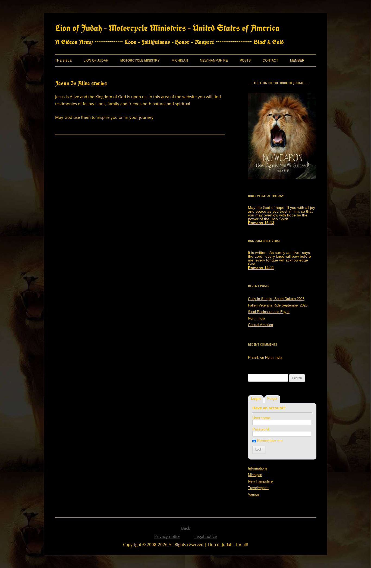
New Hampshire (214, 60)
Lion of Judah (96, 60)
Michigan (180, 60)
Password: (261, 429)
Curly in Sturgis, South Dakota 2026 (276, 299)
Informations (258, 468)
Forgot (272, 399)
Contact (270, 60)
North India (256, 318)
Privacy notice (167, 536)
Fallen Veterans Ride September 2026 (277, 305)
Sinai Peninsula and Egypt (269, 312)
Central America (260, 325)
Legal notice (205, 536)
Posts (245, 60)
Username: (261, 418)
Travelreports (258, 488)
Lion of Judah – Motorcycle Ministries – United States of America (167, 28)
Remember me (270, 440)
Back (185, 528)
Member (297, 60)
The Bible (63, 60)
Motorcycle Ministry (140, 60)
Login (256, 399)
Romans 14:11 (261, 268)
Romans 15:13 (261, 223)
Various (254, 494)
